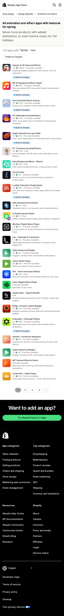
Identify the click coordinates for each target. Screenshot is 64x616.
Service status (41, 553)
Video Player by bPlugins (23, 250)
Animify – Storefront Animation (26, 337)
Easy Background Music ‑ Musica (27, 161)
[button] (32, 71)
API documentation (12, 519)
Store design (9, 476)
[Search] (54, 5)
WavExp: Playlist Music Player (25, 224)
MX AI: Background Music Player (27, 83)
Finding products (11, 459)
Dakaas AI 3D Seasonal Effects (26, 65)
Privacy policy (9, 592)
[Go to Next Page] (46, 390)
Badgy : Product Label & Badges (27, 306)
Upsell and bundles (43, 471)
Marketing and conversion (16, 482)
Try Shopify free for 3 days (32, 417)
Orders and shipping (13, 471)
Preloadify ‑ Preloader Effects (26, 319)
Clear (33, 50)
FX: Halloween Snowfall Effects (26, 115)
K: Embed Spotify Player (23, 213)
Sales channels (10, 454)
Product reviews (42, 465)
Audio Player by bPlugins (23, 350)
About (36, 513)
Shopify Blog (9, 536)
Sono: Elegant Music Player (24, 282)
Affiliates (38, 541)
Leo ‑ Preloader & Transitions (25, 237)
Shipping (37, 487)
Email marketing (41, 476)
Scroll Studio (18, 172)
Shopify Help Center (13, 513)
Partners (37, 536)
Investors (38, 524)
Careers (37, 519)
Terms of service (11, 584)
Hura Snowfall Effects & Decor (26, 100)
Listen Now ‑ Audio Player (24, 373)
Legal (36, 547)
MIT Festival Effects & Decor (25, 360)
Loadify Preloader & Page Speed (27, 185)
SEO (35, 482)
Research (7, 541)
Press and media (42, 530)
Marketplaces (40, 459)
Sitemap (6, 599)
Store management (12, 487)
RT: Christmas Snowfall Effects (26, 148)
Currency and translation (46, 493)
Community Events (12, 530)
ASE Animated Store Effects (25, 203)
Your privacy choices (13, 607)
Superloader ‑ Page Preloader (26, 293)
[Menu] (60, 5)
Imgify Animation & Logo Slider (26, 133)
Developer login (11, 577)
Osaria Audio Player (21, 261)
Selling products (11, 465)
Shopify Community (13, 524)
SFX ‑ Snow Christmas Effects (26, 271)
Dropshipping (40, 454)
